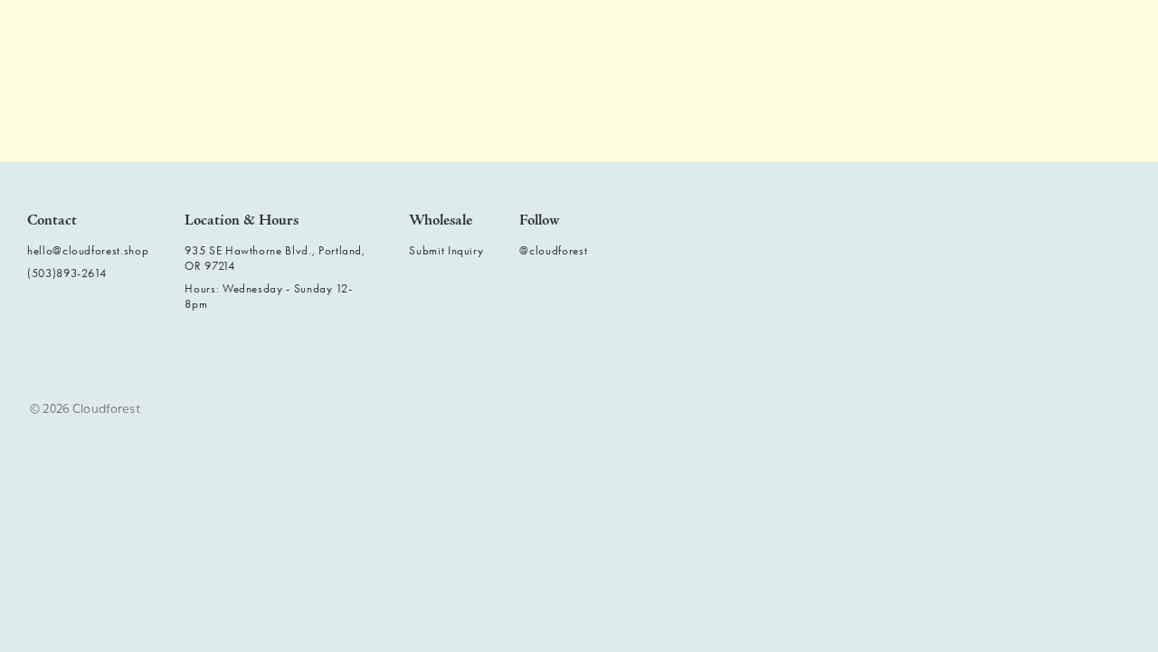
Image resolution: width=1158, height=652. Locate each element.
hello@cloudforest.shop (87, 250)
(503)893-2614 (66, 273)
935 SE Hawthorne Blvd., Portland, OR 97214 (275, 258)
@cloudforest (553, 250)
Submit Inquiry (446, 250)
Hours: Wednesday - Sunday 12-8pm (268, 296)
